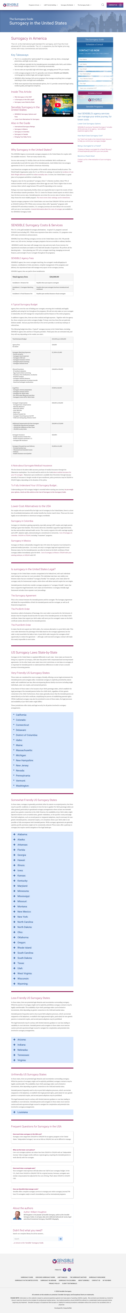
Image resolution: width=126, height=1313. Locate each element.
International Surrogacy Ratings (25, 126)
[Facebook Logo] (64, 1270)
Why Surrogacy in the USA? (23, 97)
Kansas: (21, 875)
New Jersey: (22, 765)
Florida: (21, 849)
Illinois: (21, 865)
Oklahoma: (23, 937)
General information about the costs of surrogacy (47, 209)
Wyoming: (22, 983)
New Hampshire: (25, 760)
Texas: (20, 963)
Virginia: (21, 1060)
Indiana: (21, 1044)
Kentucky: (22, 880)
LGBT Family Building (50, 5)
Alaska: (21, 839)
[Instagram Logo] (69, 1270)
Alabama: (22, 834)
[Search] (60, 1239)
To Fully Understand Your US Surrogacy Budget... (34, 485)
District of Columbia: (27, 735)
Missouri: (22, 901)
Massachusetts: (24, 750)
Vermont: (21, 780)
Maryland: (22, 885)
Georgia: (21, 855)
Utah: (20, 968)
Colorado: (21, 720)
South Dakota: (24, 958)
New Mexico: (24, 911)
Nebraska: (22, 1049)
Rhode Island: (24, 947)
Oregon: (21, 942)
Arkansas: (22, 844)
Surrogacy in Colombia (22, 132)
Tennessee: (23, 1055)
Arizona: (21, 1039)
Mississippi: (23, 896)
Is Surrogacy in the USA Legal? (24, 99)
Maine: (19, 745)
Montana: (22, 906)
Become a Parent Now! (86, 156)
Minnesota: (23, 891)
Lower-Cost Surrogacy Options (89, 124)
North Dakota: (24, 927)
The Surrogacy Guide (83, 5)
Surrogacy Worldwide (67, 5)
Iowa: (20, 870)
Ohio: (20, 932)
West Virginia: (24, 973)
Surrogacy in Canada (21, 134)
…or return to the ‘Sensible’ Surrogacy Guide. (28, 1243)
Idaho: (19, 740)
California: (21, 714)
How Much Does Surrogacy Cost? (90, 136)
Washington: (22, 785)
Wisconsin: (23, 978)
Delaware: (21, 730)
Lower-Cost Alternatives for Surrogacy (27, 119)
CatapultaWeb (67, 1308)
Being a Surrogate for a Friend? (89, 146)
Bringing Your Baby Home (23, 137)
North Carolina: (25, 922)
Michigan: (21, 755)
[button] (42, 714)
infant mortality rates (41, 174)
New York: (22, 916)
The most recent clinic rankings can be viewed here (53, 198)
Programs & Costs (34, 5)
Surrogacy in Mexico (21, 129)
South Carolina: (25, 952)
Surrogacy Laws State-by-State (25, 102)
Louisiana (22, 1112)
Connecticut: (22, 725)
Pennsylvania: (23, 775)
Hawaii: (21, 860)
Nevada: (20, 770)
